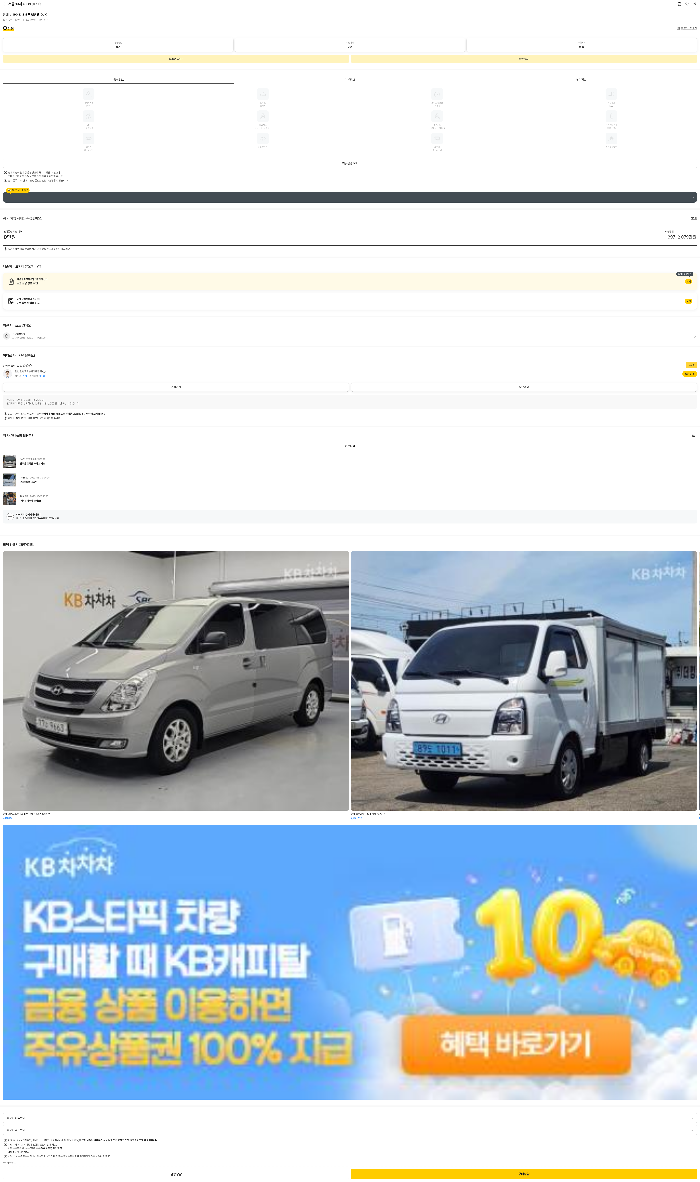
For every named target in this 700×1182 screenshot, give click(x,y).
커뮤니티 (350, 446)
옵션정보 (119, 79)
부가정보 (581, 79)
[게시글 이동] (350, 461)
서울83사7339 (24, 4)
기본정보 (350, 79)
